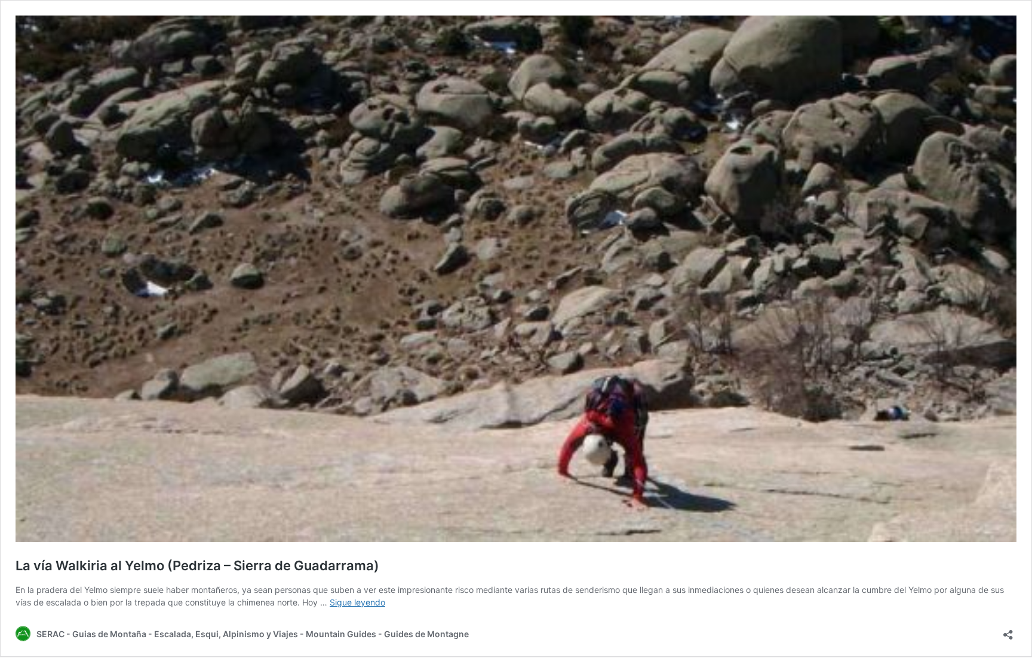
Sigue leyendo (357, 602)
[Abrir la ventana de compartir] (1008, 631)
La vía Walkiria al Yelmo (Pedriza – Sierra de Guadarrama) (197, 565)
